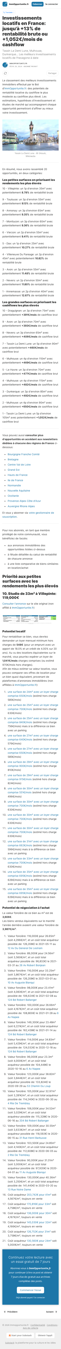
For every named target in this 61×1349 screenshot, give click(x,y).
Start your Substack (21, 1335)
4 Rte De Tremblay (19, 1103)
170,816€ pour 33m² (39, 1204)
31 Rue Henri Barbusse (32, 1137)
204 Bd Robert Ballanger (34, 1120)
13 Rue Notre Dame (19, 1189)
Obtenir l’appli (45, 1335)
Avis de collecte (30, 1328)
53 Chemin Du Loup (38, 1086)
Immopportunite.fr (18, 63)
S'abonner (37, 4)
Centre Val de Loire (19, 464)
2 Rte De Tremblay (19, 1155)
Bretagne (13, 459)
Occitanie (13, 495)
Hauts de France (18, 474)
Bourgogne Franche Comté (24, 454)
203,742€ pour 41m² (39, 1194)
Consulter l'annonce (14, 603)
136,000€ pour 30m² (39, 1213)
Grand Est (14, 469)
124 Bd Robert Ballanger (22, 999)
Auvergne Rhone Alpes (21, 506)
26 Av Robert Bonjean (32, 965)
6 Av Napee (33, 1068)
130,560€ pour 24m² (39, 1240)
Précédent (12, 1311)
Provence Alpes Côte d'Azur (24, 500)
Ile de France (15, 480)
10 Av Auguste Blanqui (21, 982)
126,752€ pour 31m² (39, 1231)
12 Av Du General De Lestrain (25, 948)
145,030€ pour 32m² (39, 1222)
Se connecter (51, 4)
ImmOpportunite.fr (15, 88)
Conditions (52, 1325)
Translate (8, 12)
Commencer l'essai (30, 1290)
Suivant (50, 1311)
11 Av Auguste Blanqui (32, 1172)
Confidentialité (37, 1325)
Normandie (14, 485)
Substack (9, 1342)
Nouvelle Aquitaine (19, 490)
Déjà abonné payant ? (30, 1297)
